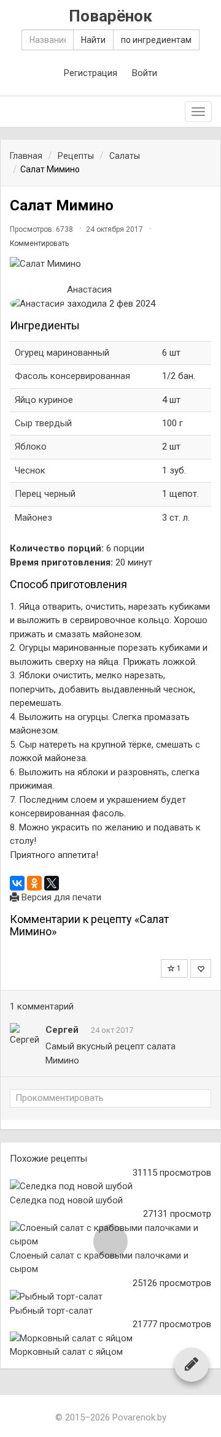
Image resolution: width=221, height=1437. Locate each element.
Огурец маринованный (62, 352)
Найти (93, 40)
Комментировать (39, 243)
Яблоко (31, 446)
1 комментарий (42, 1006)
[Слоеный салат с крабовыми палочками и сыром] (110, 1235)
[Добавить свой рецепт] (191, 1364)
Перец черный (45, 493)
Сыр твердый (43, 423)
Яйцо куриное (45, 399)
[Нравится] (200, 968)
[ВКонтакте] (17, 883)
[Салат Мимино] (110, 264)
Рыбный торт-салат (51, 1310)
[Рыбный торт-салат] (110, 1297)
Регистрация (90, 73)
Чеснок (30, 470)
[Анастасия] (37, 304)
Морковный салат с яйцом (66, 1351)
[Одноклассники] (34, 883)
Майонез (33, 517)
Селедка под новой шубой (66, 1200)
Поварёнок (110, 16)
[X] (51, 883)
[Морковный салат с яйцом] (110, 1339)
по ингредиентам (156, 40)
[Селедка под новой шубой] (110, 1186)
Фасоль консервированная (72, 375)
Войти (144, 73)
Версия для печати (60, 897)
